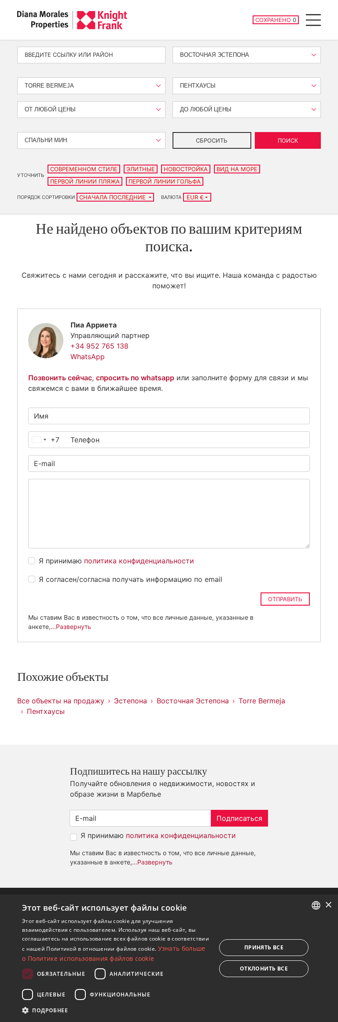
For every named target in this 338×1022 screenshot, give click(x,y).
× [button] (328, 905)
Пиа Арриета (93, 324)
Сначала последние (113, 197)
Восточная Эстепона (193, 700)
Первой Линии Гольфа (165, 181)
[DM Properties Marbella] (72, 20)
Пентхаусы (46, 711)
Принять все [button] (263, 947)
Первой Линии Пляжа (85, 181)
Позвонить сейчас (60, 377)
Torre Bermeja (262, 700)
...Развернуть (71, 626)
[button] (116, 1010)
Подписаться (239, 818)
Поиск (288, 140)
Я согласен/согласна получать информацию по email (130, 579)
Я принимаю (116, 560)
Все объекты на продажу (60, 700)
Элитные (140, 169)
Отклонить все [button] (264, 968)
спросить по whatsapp (135, 377)
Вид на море (237, 169)
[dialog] (169, 958)
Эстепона (130, 700)
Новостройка (186, 169)
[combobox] (44, 440)
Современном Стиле (84, 169)
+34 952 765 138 (99, 346)
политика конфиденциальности (139, 560)
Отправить (285, 599)
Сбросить (212, 140)
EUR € (195, 197)
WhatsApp (87, 356)
